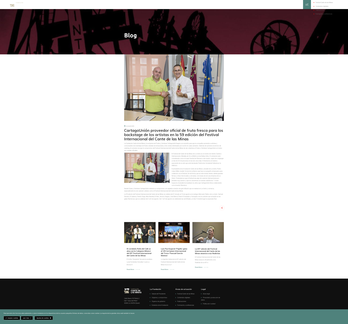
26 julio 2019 (130, 126)
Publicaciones (320, 10)
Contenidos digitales (322, 6)
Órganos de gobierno (158, 301)
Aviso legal (206, 294)
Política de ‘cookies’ (209, 304)
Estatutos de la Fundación (160, 305)
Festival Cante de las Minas (324, 2)
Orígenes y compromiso (159, 297)
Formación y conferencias (324, 14)
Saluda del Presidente (158, 294)
